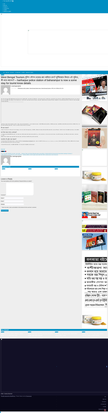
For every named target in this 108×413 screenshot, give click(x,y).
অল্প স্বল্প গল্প (5, 6)
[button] (105, 72)
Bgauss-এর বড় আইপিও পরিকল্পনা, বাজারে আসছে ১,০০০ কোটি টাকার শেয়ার (13, 171)
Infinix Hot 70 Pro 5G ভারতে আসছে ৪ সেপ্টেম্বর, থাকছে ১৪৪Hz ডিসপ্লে (93, 334)
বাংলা (4, 3)
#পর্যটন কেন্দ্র (53, 88)
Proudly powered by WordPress (8, 396)
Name (2, 198)
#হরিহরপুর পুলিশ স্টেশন (59, 88)
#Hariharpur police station (23, 88)
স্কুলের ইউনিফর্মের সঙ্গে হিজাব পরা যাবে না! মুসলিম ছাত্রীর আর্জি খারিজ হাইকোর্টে (38, 171)
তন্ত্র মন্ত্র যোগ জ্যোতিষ (7, 11)
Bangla (2, 74)
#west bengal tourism (46, 88)
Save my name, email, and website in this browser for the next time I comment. (19, 207)
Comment (3, 194)
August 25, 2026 (5, 337)
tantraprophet (16, 86)
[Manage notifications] (105, 410)
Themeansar (29, 396)
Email (2, 201)
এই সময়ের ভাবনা (6, 8)
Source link (3, 149)
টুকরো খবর (5, 5)
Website (3, 204)
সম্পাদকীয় (5, 9)
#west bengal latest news (35, 88)
